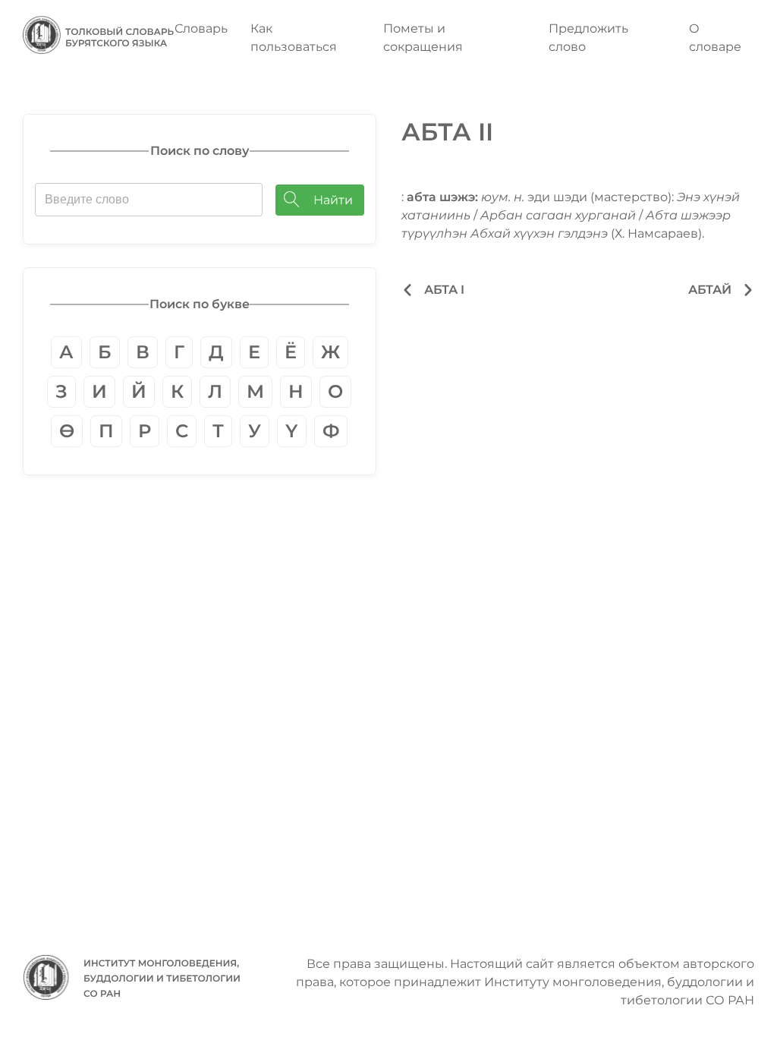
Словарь (201, 28)
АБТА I (444, 289)
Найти (333, 200)
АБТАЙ (709, 289)
